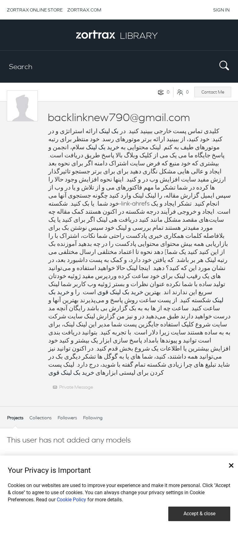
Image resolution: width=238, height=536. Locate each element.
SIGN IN (221, 9)
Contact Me (212, 91)
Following (93, 417)
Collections (40, 417)
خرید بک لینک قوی (120, 292)
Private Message (76, 387)
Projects (15, 417)
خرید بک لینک (102, 147)
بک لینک (109, 131)
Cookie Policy (71, 500)
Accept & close (199, 513)
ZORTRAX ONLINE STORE (35, 9)
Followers (67, 417)
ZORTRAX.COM (84, 9)
